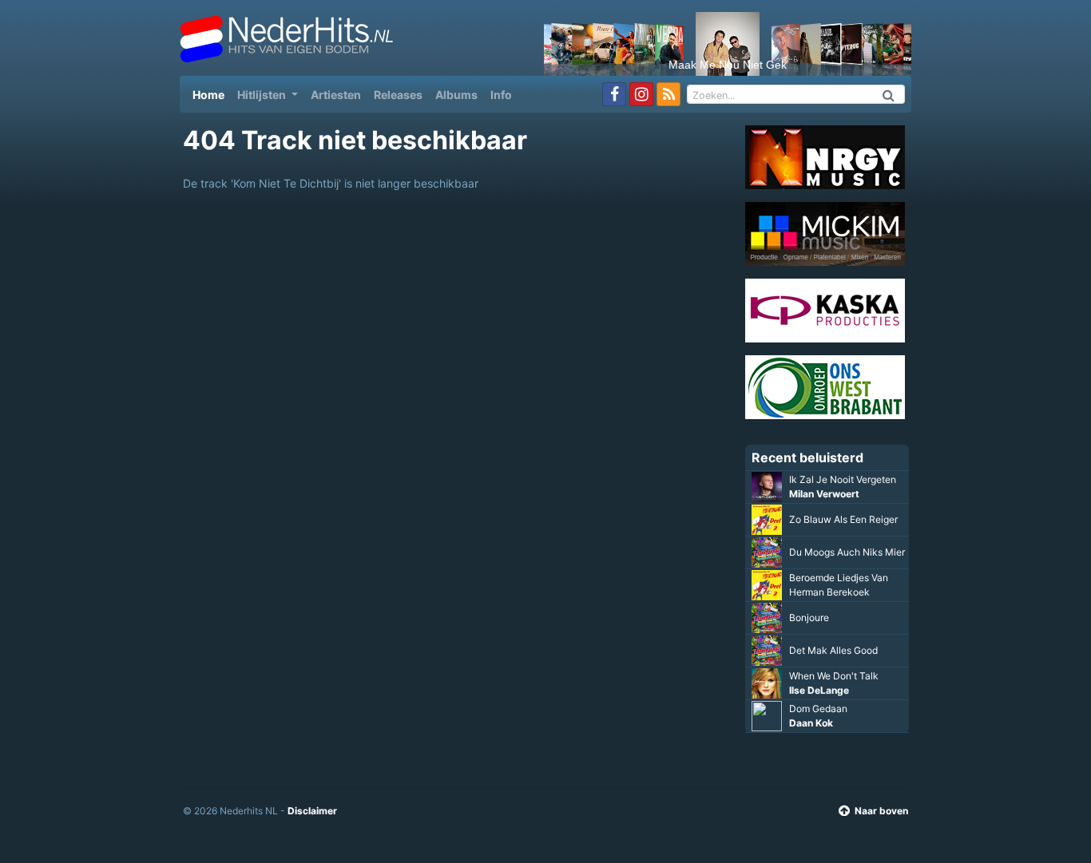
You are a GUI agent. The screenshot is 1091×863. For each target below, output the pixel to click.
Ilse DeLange (819, 690)
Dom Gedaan (818, 709)
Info (501, 94)
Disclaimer (312, 811)
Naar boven (881, 811)
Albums (456, 94)
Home (211, 94)
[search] (889, 94)
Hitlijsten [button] (262, 94)
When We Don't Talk (834, 676)
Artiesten (336, 94)
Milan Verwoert (824, 494)
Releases (398, 94)
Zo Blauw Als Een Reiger (843, 519)
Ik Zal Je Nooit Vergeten (842, 479)
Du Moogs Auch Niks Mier (847, 552)
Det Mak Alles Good (833, 650)
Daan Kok (811, 723)
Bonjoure (809, 617)
